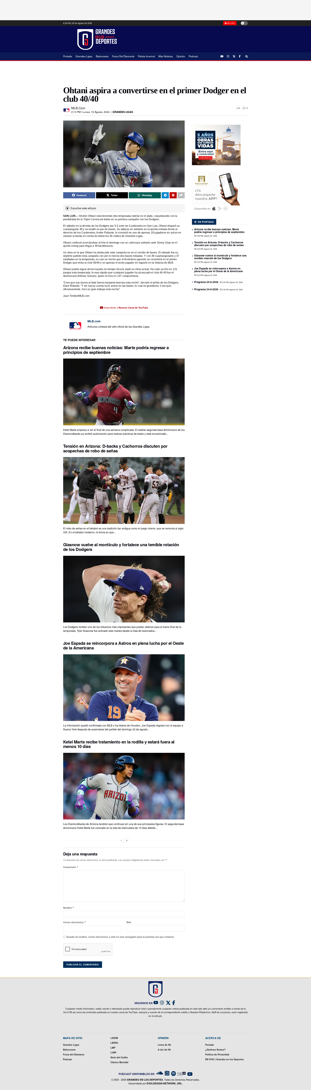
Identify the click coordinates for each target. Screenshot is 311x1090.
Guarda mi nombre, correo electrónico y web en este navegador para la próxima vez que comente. (120, 936)
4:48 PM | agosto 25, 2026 (206, 236)
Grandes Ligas (84, 56)
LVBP (113, 1052)
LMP (112, 1047)
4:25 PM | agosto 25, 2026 (206, 262)
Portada (67, 56)
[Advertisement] (185, 39)
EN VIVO (231, 23)
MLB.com (78, 108)
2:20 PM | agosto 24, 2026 (232, 290)
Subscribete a (125, 307)
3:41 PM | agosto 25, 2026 (206, 275)
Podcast (193, 56)
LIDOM (114, 1038)
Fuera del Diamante (123, 56)
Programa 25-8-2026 (206, 282)
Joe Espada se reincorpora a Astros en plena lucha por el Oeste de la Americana (123, 645)
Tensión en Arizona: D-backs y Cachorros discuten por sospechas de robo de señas (115, 448)
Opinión (180, 56)
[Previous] (121, 840)
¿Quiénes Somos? (215, 1049)
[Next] (126, 840)
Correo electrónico (74, 922)
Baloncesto (102, 56)
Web (128, 922)
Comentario (70, 867)
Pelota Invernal (146, 56)
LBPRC (114, 1042)
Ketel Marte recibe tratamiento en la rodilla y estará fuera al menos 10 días (118, 744)
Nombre (68, 907)
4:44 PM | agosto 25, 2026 (206, 249)
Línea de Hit (164, 1044)
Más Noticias (165, 56)
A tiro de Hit (164, 1049)
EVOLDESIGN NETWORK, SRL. (165, 1083)
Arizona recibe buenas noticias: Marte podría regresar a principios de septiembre (116, 349)
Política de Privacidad (217, 1054)
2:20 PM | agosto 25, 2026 (232, 282)
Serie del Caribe (119, 1057)
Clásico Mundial (119, 1062)
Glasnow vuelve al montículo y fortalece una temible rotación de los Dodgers (121, 547)
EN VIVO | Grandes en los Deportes (224, 1059)
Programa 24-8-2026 (206, 289)
